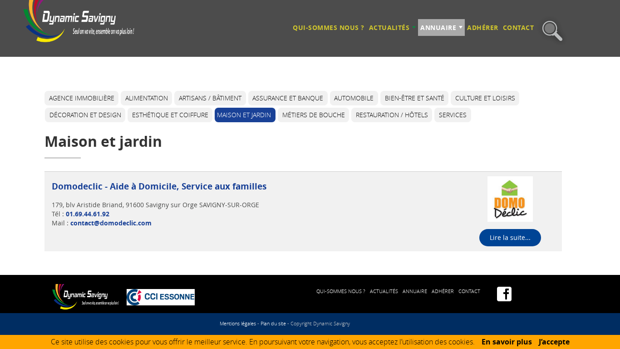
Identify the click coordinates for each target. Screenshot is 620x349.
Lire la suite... (510, 237)
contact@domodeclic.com (111, 223)
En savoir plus (507, 342)
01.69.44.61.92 (87, 214)
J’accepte (554, 342)
